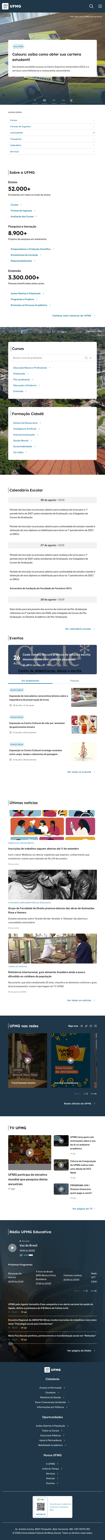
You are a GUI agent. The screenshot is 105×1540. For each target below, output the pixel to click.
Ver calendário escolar (78, 628)
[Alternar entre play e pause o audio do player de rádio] (12, 1248)
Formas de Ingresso (20, 126)
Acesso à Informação (50, 1387)
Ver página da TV (82, 1208)
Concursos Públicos (50, 1435)
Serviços (14, 151)
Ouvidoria (50, 1392)
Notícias (50, 1478)
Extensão (18, 391)
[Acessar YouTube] (91, 1026)
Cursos (13, 120)
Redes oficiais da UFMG (77, 1103)
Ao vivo (25, 1241)
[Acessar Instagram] (81, 1026)
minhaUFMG (16, 132)
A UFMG (50, 1463)
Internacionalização (24, 434)
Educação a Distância (24, 385)
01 (35, 100)
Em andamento (30, 680)
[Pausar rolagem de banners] (71, 100)
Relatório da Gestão (50, 1397)
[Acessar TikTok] (86, 1026)
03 (53, 100)
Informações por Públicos (50, 1407)
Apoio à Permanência (50, 1440)
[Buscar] (86, 358)
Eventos (50, 1483)
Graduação (19, 373)
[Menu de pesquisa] (91, 6)
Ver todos (18, 452)
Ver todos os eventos (79, 771)
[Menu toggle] (100, 6)
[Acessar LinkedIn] (95, 1026)
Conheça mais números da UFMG (71, 315)
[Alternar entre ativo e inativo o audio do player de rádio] (21, 1255)
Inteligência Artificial (24, 428)
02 (44, 100)
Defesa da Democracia (25, 423)
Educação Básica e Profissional (30, 367)
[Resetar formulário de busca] (90, 358)
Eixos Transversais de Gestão (50, 1402)
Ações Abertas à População (50, 1425)
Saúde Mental (20, 440)
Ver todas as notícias (79, 1000)
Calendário (15, 145)
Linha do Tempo (50, 1468)
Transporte (15, 139)
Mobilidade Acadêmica (50, 1445)
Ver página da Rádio (79, 1350)
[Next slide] (93, 1094)
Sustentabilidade (22, 446)
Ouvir (15, 1312)
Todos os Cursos (50, 1430)
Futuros (74, 680)
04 (63, 100)
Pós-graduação (21, 379)
